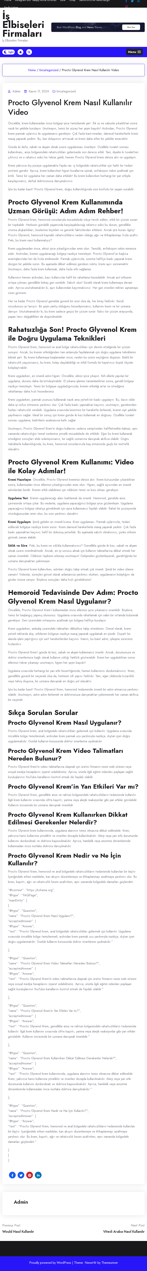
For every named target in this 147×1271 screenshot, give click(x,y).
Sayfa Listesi (11, 7)
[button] (134, 52)
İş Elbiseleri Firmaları (23, 24)
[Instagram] (126, 6)
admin (21, 1202)
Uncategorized (48, 70)
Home (32, 70)
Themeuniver (109, 1262)
